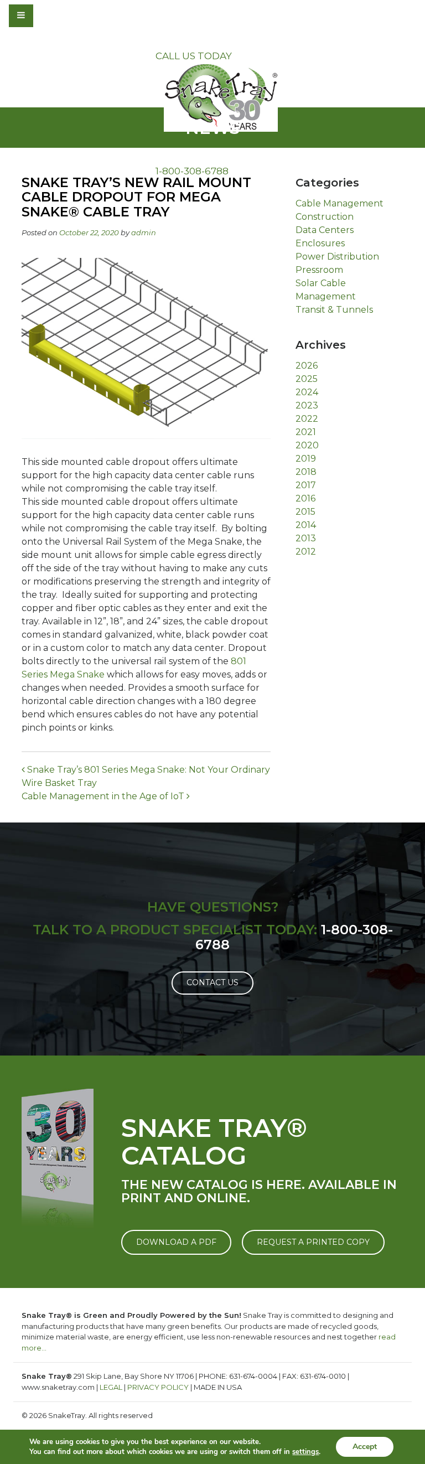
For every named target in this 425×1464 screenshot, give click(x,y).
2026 (307, 365)
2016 (305, 498)
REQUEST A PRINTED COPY (313, 1242)
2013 (306, 538)
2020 (307, 445)
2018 (306, 472)
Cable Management (339, 203)
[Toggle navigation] (50, 15)
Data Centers (325, 230)
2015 (305, 511)
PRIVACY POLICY (158, 1387)
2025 (307, 379)
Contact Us (212, 982)
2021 (306, 432)
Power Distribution (337, 256)
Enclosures (320, 243)
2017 (306, 485)
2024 (307, 392)
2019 (306, 458)
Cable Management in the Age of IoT (104, 796)
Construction (325, 216)
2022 (307, 418)
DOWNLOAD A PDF (176, 1242)
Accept (365, 1446)
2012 (306, 551)
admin (143, 232)
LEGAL (111, 1387)
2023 (307, 405)
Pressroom (319, 270)
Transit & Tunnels (334, 309)
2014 (306, 525)
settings (305, 1452)
